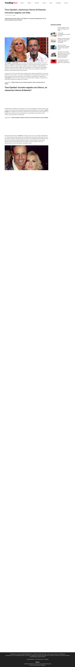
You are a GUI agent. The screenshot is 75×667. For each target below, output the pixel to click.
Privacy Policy (32, 665)
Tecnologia (58, 2)
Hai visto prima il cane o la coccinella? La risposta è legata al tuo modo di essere (64, 61)
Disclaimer (38, 665)
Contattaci (46, 659)
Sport (51, 2)
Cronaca (22, 2)
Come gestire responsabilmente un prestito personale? (64, 34)
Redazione (43, 665)
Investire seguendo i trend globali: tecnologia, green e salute (63, 29)
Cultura (44, 2)
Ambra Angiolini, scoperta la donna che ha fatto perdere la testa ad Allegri (30, 117)
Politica (29, 2)
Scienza (66, 2)
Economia (37, 2)
